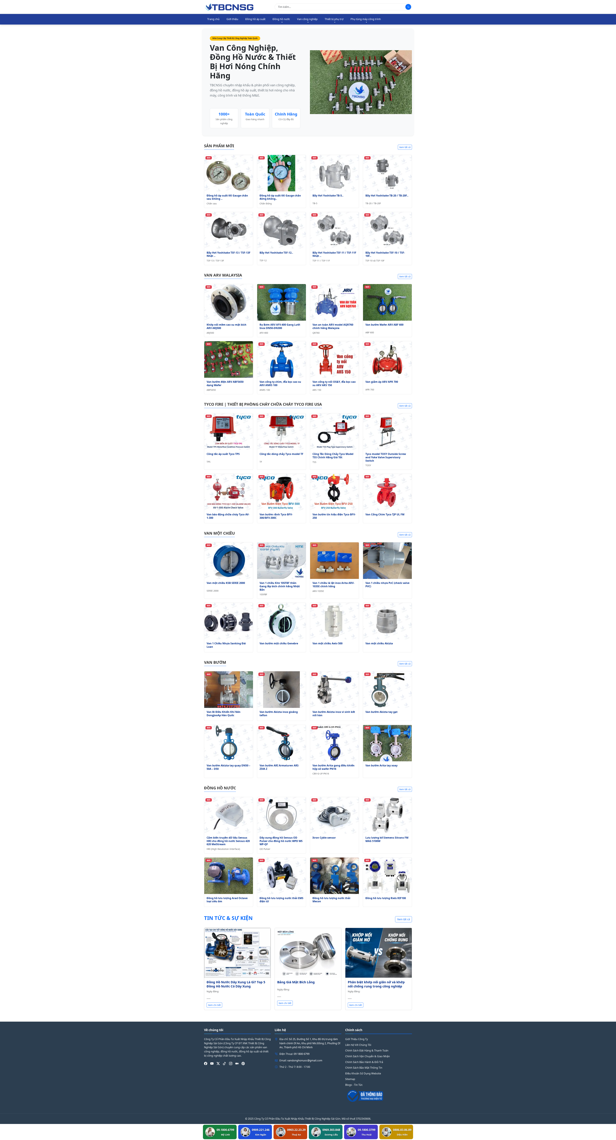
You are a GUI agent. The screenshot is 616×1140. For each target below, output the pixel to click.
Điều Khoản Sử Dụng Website (363, 1073)
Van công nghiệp (307, 19)
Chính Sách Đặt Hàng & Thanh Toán (366, 1050)
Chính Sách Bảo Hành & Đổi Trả (364, 1062)
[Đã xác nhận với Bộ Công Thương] (378, 1096)
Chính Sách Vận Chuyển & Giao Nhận (367, 1056)
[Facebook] (205, 1063)
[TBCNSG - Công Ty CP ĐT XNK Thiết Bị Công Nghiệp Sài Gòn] (229, 6)
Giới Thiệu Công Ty (356, 1039)
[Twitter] (218, 1063)
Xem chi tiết (214, 1005)
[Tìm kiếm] (408, 7)
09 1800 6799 (301, 1054)
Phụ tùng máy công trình (366, 19)
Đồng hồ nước (281, 19)
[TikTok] (224, 1063)
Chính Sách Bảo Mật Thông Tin (363, 1067)
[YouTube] (212, 1063)
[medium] (237, 1063)
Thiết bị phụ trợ (334, 19)
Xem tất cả (405, 147)
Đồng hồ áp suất (255, 19)
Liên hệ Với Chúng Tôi (358, 1045)
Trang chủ (213, 19)
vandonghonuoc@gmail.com (304, 1060)
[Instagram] (230, 1063)
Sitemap (350, 1079)
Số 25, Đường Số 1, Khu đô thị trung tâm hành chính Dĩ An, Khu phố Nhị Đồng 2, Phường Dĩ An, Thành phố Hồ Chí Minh (309, 1043)
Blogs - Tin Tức (354, 1085)
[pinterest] (243, 1063)
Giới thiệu (232, 19)
